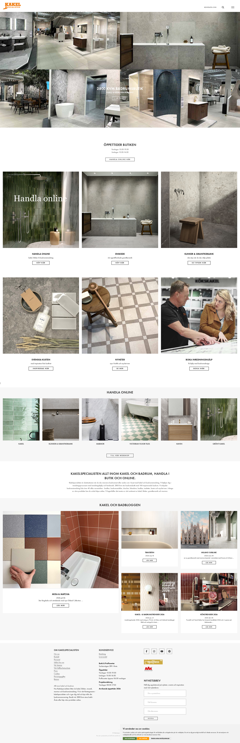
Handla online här (120, 159)
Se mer (120, 98)
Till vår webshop (120, 455)
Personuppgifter (59, 676)
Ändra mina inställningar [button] (160, 738)
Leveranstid (103, 657)
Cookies (57, 673)
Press (56, 671)
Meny (232, 7)
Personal (57, 659)
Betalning (102, 654)
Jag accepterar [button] (130, 738)
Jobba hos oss (59, 662)
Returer (56, 679)
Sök (222, 7)
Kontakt (56, 657)
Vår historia (58, 665)
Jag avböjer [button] (143, 738)
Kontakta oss (210, 7)
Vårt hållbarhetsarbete (62, 668)
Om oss (56, 654)
